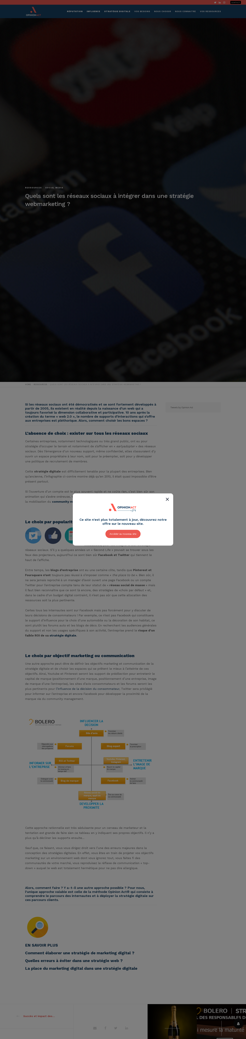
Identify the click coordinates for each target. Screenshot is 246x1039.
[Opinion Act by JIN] (123, 515)
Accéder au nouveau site (123, 533)
